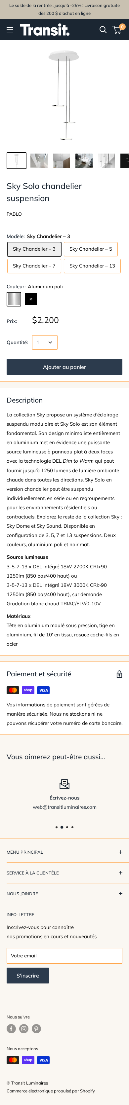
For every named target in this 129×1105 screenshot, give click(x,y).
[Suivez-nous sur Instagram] (23, 1028)
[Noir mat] (31, 299)
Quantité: (17, 342)
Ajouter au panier (64, 367)
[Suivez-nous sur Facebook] (11, 1028)
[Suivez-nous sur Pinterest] (36, 1028)
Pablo (14, 214)
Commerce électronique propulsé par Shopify (51, 1090)
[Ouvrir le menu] (10, 29)
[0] (117, 30)
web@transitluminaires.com (65, 807)
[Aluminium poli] (14, 299)
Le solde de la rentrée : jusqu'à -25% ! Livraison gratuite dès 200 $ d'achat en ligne (64, 9)
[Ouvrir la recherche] (103, 29)
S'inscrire (28, 975)
